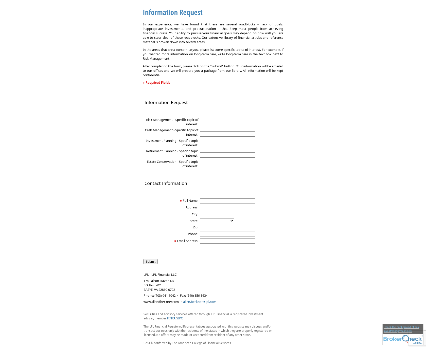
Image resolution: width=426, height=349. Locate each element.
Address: (192, 207)
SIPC (180, 318)
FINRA (171, 318)
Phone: (193, 234)
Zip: (195, 227)
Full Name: (190, 200)
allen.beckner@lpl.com (199, 301)
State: (194, 221)
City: (195, 214)
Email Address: (187, 241)
